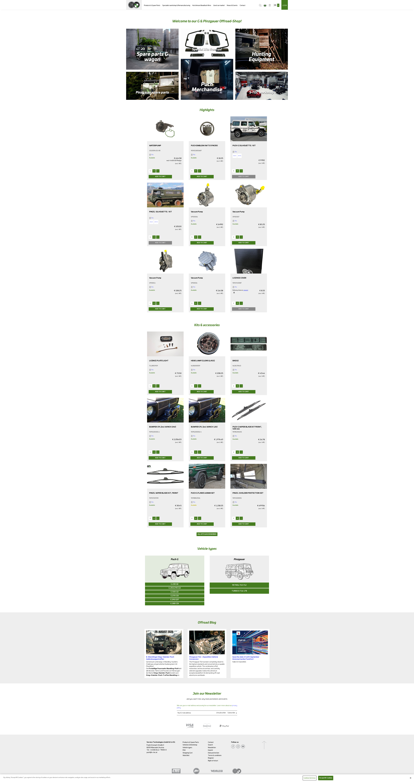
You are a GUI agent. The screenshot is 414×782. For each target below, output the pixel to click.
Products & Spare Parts (152, 5)
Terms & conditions (214, 755)
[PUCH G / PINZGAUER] (134, 5)
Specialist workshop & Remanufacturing (176, 5)
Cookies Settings (310, 778)
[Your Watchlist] (270, 5)
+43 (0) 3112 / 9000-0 (158, 750)
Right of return (213, 761)
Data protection (213, 753)
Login (284, 5)
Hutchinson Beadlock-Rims (201, 5)
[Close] (410, 778)
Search (210, 745)
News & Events (232, 5)
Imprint (210, 750)
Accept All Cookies (325, 778)
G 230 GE (175, 584)
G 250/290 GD (175, 588)
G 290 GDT (174, 600)
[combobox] (276, 5)
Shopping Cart (188, 753)
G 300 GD (175, 592)
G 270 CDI (175, 596)
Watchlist (186, 755)
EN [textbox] (275, 5)
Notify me (234, 292)
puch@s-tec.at (152, 752)
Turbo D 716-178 (239, 591)
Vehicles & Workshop (190, 745)
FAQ (184, 750)
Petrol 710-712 (239, 585)
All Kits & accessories (207, 534)
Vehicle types (187, 747)
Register (211, 758)
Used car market (219, 5)
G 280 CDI (174, 603)
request (245, 290)
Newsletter (212, 747)
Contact (242, 5)
